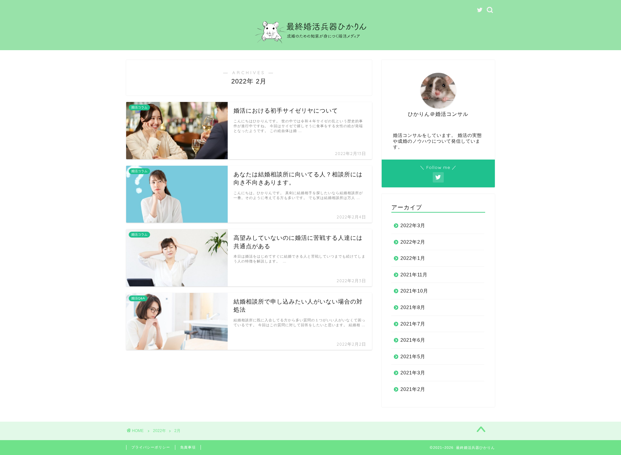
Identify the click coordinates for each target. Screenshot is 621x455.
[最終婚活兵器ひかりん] (310, 45)
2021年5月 (412, 356)
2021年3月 (412, 372)
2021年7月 (412, 324)
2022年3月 (412, 225)
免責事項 (188, 447)
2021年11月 (414, 274)
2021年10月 (414, 291)
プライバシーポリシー (150, 447)
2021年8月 (412, 307)
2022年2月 (412, 242)
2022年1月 (412, 258)
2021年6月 (412, 340)
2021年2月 (412, 389)
